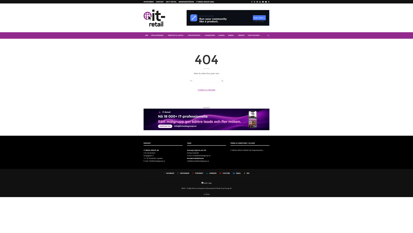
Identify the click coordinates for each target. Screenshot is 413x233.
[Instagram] (254, 1)
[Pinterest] (257, 1)
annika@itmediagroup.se (201, 156)
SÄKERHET (241, 35)
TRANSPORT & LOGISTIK (175, 35)
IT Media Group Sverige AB (223, 188)
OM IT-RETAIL (171, 2)
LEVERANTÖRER (210, 35)
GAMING (230, 35)
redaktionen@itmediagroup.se (198, 161)
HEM (146, 35)
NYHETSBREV (149, 2)
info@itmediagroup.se (157, 161)
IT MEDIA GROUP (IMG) (205, 2)
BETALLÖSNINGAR (157, 35)
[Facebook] (251, 1)
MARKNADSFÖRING (186, 2)
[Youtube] (263, 1)
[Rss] (268, 1)
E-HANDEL (221, 35)
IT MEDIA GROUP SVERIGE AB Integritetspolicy (246, 150)
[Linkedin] (260, 1)
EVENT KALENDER (253, 35)
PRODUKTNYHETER (194, 35)
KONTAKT (160, 2)
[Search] (268, 35)
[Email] (266, 1)
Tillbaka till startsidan (206, 90)
